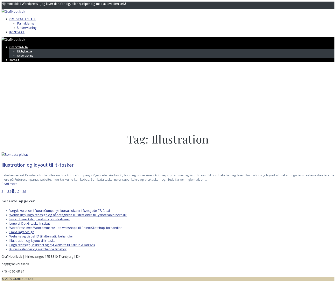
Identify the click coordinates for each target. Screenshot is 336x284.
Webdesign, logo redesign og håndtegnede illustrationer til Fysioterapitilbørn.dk (68, 215)
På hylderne (25, 23)
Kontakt (16, 32)
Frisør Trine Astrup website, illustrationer (39, 219)
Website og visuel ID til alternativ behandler (41, 236)
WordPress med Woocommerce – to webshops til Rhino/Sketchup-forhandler (65, 228)
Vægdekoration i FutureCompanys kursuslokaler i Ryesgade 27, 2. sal (59, 210)
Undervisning (27, 27)
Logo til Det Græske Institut (29, 223)
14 (24, 191)
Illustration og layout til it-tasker (38, 165)
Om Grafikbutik (22, 19)
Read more (9, 184)
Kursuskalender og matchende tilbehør (37, 249)
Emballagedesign (21, 232)
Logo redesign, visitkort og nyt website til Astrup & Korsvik (52, 245)
